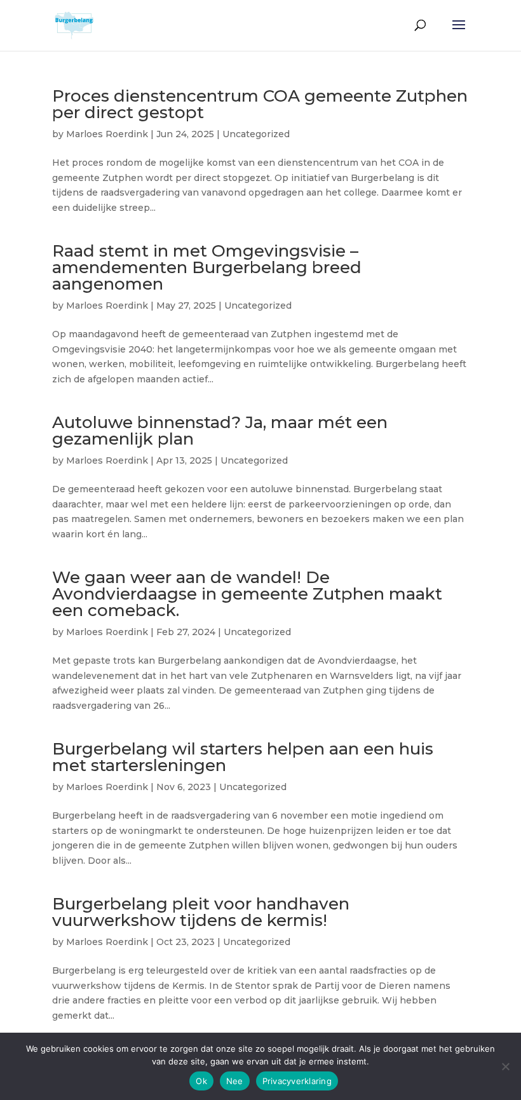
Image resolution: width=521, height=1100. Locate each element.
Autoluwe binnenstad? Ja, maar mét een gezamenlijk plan (220, 430)
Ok (201, 1081)
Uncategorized (256, 134)
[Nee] (505, 1066)
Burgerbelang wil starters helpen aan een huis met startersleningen (242, 757)
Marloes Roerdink (107, 134)
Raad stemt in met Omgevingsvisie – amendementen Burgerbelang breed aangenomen (207, 267)
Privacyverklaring (297, 1081)
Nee (234, 1081)
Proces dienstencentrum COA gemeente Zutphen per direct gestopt (260, 104)
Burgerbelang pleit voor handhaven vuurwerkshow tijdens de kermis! (200, 912)
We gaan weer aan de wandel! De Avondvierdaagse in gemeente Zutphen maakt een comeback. (247, 593)
